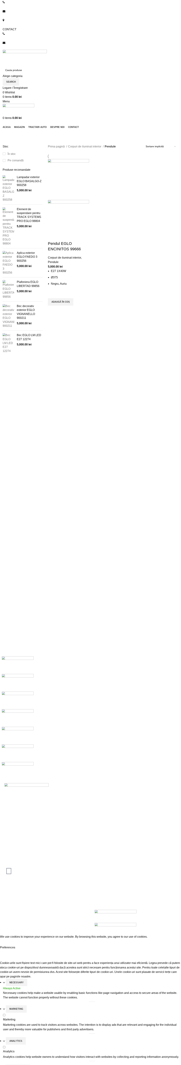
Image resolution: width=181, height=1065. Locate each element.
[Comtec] (18, 770)
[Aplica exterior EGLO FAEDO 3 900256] (8, 263)
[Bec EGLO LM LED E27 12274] (8, 343)
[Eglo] (18, 753)
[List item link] (45, 842)
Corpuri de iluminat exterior (20, 894)
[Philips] (18, 717)
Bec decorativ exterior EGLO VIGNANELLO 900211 (26, 312)
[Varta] (18, 682)
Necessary (16, 982)
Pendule (53, 262)
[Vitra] (18, 665)
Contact (98, 823)
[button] (60, 302)
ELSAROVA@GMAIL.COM (20, 15)
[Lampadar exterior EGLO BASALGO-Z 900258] (8, 188)
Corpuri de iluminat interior (85, 146)
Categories (11, 142)
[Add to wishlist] (52, 293)
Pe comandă (15, 160)
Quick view (52, 310)
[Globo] (18, 735)
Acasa (97, 790)
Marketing (16, 1009)
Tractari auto (10, 914)
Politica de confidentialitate (110, 894)
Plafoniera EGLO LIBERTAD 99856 (28, 283)
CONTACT (9, 29)
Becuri (7, 900)
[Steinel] (18, 700)
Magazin (98, 803)
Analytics (15, 1041)
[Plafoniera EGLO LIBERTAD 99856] (8, 289)
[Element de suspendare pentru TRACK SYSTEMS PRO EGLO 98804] (8, 226)
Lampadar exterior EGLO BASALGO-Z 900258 (29, 181)
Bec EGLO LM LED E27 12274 (29, 337)
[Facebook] (8, 871)
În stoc (11, 153)
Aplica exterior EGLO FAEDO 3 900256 (27, 256)
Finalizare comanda (105, 817)
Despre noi (100, 797)
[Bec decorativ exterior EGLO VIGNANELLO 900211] (8, 316)
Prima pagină (56, 146)
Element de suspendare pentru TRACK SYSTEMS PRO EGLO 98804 (29, 215)
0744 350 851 (11, 6)
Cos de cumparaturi (105, 810)
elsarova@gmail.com (16, 47)
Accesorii (8, 907)
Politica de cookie (104, 887)
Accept (6, 942)
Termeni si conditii (104, 900)
